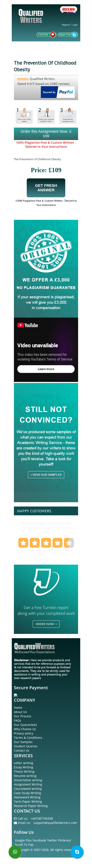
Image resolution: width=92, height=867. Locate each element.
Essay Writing (23, 767)
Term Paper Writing (28, 801)
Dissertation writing (28, 780)
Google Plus (23, 840)
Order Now (46, 624)
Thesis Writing (24, 771)
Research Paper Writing (31, 806)
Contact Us (21, 750)
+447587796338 (42, 818)
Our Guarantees (25, 725)
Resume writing (25, 776)
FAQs (17, 720)
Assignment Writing (28, 784)
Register (66, 24)
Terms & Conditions (28, 738)
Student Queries (25, 746)
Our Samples (23, 742)
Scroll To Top (24, 845)
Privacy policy (23, 733)
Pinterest (64, 840)
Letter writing (23, 763)
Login (75, 24)
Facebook (39, 840)
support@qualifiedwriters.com (55, 823)
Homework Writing (27, 797)
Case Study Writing (27, 793)
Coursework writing (28, 789)
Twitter (52, 840)
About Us (20, 712)
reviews (51, 554)
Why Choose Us (25, 729)
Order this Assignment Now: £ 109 (46, 133)
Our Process (22, 716)
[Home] (31, 19)
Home (18, 708)
